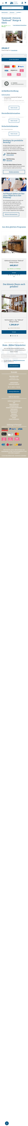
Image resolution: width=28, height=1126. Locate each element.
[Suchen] (22, 7)
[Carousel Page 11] (17, 274)
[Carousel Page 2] (12, 335)
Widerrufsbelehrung (14, 404)
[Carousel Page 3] (15, 335)
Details (14, 272)
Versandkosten (14, 50)
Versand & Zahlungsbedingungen (14, 407)
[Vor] (26, 252)
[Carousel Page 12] (19, 274)
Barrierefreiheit (14, 415)
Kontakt (14, 417)
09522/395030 (10, 155)
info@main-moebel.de (14, 384)
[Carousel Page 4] (17, 335)
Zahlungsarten (14, 409)
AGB (10, 360)
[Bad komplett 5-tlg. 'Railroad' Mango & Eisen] (14, 303)
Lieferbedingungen (14, 406)
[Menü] (3, 3)
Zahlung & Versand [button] (14, 425)
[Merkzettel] (6, 3)
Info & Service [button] (14, 397)
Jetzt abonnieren (14, 365)
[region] (14, 37)
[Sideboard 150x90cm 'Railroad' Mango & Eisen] (14, 244)
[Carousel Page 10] (15, 274)
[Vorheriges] (3, 37)
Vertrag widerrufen (14, 391)
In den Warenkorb (14, 59)
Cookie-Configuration (14, 419)
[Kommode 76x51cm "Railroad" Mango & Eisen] (14, 37)
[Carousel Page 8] (10, 274)
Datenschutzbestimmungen (19, 360)
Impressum (14, 414)
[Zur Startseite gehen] (14, 2)
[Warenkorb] (25, 3)
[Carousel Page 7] (8, 274)
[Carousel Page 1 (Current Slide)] (10, 335)
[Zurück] (2, 252)
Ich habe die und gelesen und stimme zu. (14, 361)
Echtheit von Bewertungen (14, 401)
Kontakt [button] (14, 372)
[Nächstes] (25, 37)
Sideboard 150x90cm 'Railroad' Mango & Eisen (14, 261)
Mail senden (9, 160)
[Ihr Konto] (22, 3)
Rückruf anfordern (14, 172)
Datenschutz (14, 412)
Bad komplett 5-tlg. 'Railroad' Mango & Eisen (14, 320)
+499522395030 (14, 382)
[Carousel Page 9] (12, 274)
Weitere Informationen (11, 214)
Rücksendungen (14, 410)
